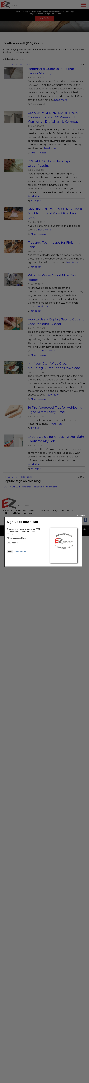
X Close (81, 515)
